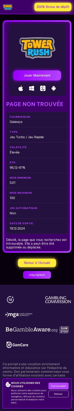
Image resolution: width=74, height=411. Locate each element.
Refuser (58, 394)
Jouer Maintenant (37, 75)
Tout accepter (58, 386)
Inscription (37, 275)
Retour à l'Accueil (37, 263)
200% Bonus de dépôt (53, 7)
